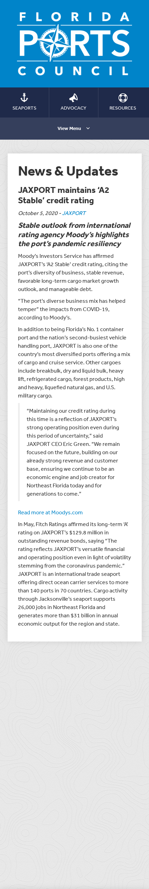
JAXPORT (74, 212)
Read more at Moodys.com (50, 512)
